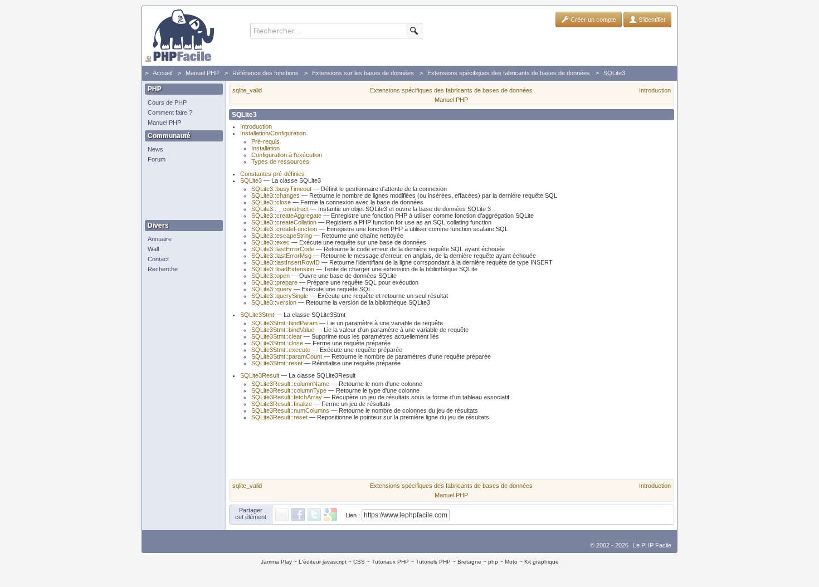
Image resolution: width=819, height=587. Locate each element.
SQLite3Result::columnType (288, 390)
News (155, 149)
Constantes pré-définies (272, 173)
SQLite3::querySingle (279, 295)
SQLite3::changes (275, 195)
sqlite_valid (247, 90)
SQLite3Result (259, 375)
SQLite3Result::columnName (290, 383)
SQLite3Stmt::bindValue (282, 329)
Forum (156, 159)
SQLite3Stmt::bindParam (284, 323)
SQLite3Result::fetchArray (286, 397)
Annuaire (160, 239)
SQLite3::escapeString (281, 235)
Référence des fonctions (265, 73)
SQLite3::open (270, 275)
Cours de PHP (167, 102)
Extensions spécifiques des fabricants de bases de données (508, 73)
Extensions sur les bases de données (363, 73)
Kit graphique (541, 562)
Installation (265, 148)
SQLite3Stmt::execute (280, 349)
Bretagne (469, 562)
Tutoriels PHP (433, 562)
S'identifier (651, 19)
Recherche (163, 269)
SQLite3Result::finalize (281, 403)
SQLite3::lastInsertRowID (285, 262)
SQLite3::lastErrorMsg (281, 255)
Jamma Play (276, 562)
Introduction (655, 90)
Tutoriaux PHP (390, 562)
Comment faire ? (170, 112)
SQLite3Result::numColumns (290, 410)
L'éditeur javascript (323, 562)
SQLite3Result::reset (279, 417)
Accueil (162, 73)
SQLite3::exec (270, 242)
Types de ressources (280, 161)
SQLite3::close (271, 202)
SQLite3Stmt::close (277, 343)
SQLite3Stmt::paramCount (286, 356)
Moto (511, 562)
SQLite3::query (271, 289)
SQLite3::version (273, 302)
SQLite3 (614, 73)
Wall (153, 249)
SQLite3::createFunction (284, 229)
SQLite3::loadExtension (282, 269)
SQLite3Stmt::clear (276, 336)
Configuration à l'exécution (286, 154)
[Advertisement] (181, 192)
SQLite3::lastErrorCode (282, 249)
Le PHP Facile (652, 545)
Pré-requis (265, 141)
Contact (158, 259)
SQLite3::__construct (280, 209)
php (493, 562)
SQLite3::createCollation (283, 222)
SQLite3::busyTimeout (281, 188)
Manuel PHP (202, 73)
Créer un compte (592, 19)
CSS (359, 562)
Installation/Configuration (273, 133)
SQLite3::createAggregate (286, 215)
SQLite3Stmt (257, 314)
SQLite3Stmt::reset (277, 363)
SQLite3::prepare (274, 282)
